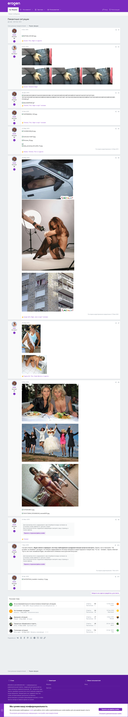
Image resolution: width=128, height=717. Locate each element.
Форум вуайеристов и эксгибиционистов (42, 605)
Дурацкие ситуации (20, 617)
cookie (32, 710)
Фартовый (111, 612)
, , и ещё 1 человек (35, 105)
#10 (118, 545)
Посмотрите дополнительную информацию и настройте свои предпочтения (34, 713)
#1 (118, 30)
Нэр (112, 632)
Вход (86, 684)
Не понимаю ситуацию (22, 610)
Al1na (15, 625)
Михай (112, 618)
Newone (16, 612)
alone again (17, 632)
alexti (112, 625)
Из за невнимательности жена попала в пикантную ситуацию (35, 604)
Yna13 (112, 605)
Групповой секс (31, 625)
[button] (32, 10)
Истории (29, 619)
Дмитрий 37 (17, 605)
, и (31, 86)
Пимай (16, 619)
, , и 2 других (33, 40)
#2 (118, 47)
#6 (118, 158)
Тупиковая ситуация (21, 630)
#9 (118, 519)
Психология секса (33, 612)
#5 (118, 128)
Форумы (48, 684)
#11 (118, 576)
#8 (118, 382)
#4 (118, 111)
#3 (118, 93)
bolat (10, 22)
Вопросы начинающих (37, 632)
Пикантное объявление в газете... (25, 624)
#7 (118, 323)
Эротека (48, 688)
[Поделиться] (116, 30)
